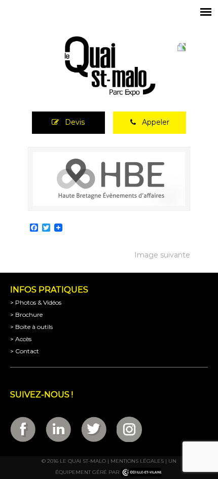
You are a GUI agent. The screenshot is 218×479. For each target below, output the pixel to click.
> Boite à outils (31, 326)
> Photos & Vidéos (35, 302)
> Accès (20, 339)
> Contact (24, 351)
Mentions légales (137, 461)
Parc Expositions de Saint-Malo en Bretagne (109, 66)
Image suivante (162, 255)
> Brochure (26, 314)
